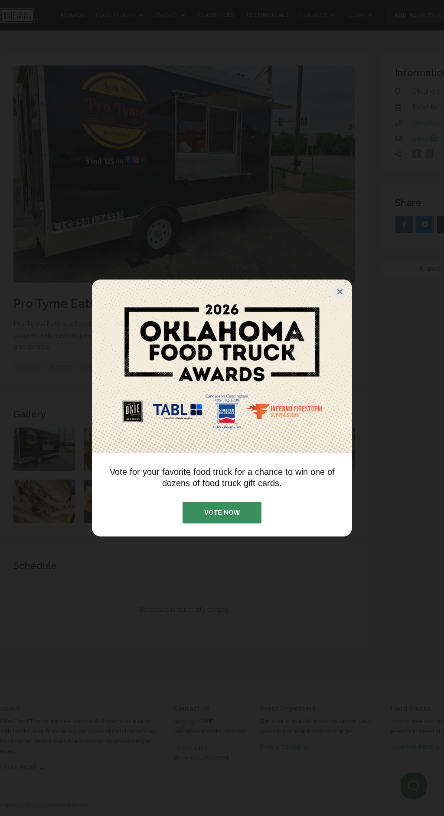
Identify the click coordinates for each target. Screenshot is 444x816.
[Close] (340, 292)
